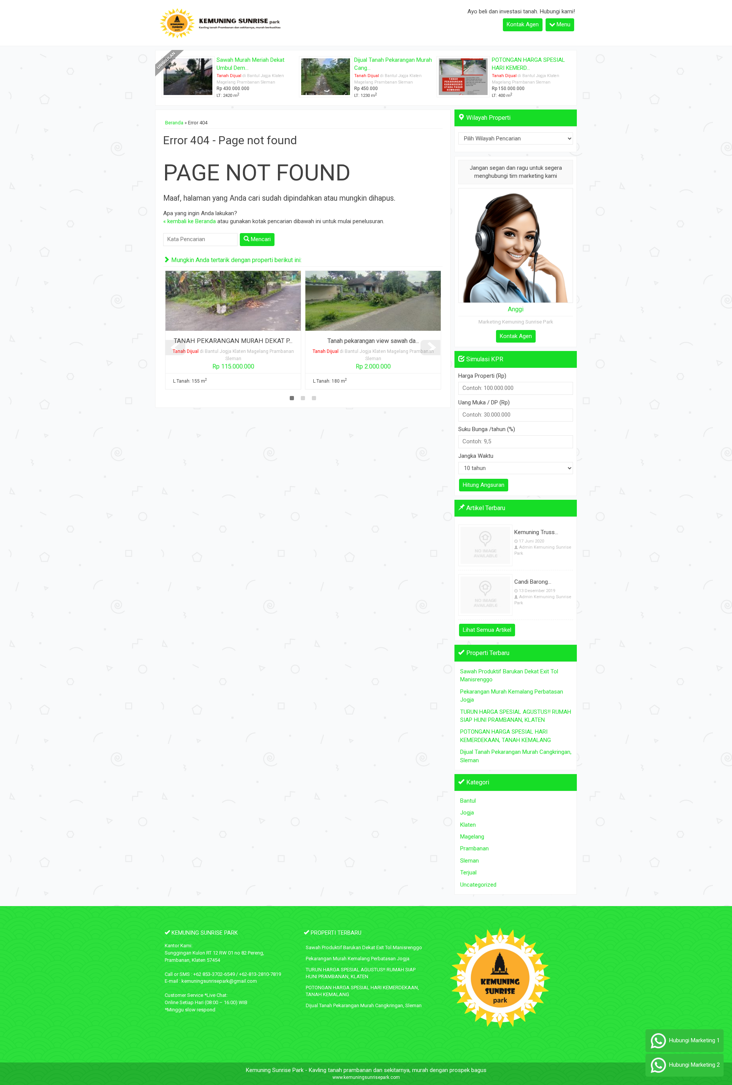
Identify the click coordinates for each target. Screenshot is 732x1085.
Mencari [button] (260, 239)
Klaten (468, 824)
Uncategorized (478, 884)
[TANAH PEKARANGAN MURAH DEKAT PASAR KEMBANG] (233, 300)
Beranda (174, 123)
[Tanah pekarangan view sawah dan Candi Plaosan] (373, 300)
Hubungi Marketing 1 (694, 1040)
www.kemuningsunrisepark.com (366, 1077)
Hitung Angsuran (483, 484)
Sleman (469, 860)
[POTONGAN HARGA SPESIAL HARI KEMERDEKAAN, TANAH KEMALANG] (463, 76)
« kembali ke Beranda (189, 221)
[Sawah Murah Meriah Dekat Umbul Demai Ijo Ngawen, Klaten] (188, 76)
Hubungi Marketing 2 (694, 1064)
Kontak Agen (523, 24)
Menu (562, 24)
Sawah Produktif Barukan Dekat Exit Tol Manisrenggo (364, 947)
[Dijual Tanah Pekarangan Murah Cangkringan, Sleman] (325, 76)
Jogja (467, 812)
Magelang (472, 836)
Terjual (468, 872)
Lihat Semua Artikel (487, 629)
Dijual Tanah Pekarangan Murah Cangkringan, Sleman (364, 1005)
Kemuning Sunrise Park (274, 1070)
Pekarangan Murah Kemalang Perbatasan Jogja (357, 958)
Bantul (468, 800)
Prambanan (474, 848)
